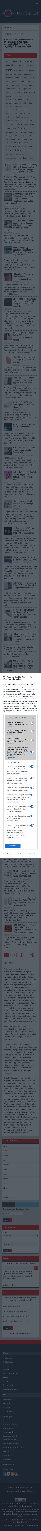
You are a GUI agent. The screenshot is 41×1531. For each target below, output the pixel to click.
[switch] (32, 723)
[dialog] (20, 765)
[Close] (36, 677)
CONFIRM (12, 845)
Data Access (20, 854)
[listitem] (20, 718)
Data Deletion (8, 854)
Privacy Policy (33, 854)
